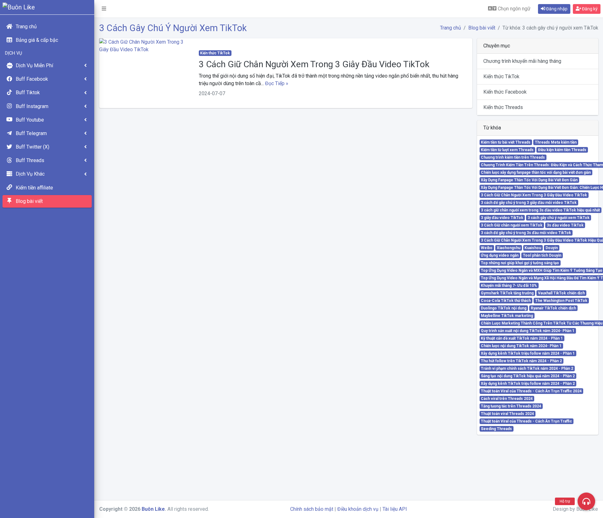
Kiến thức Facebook (505, 92)
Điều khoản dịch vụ (357, 509)
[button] (104, 9)
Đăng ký (589, 8)
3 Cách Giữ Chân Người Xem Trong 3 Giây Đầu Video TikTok (314, 64)
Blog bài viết (481, 28)
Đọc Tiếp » (276, 83)
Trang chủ (450, 28)
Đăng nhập (556, 8)
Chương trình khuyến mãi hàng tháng (522, 61)
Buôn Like (153, 509)
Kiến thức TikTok (501, 76)
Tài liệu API (395, 509)
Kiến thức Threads (503, 107)
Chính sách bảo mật (311, 509)
